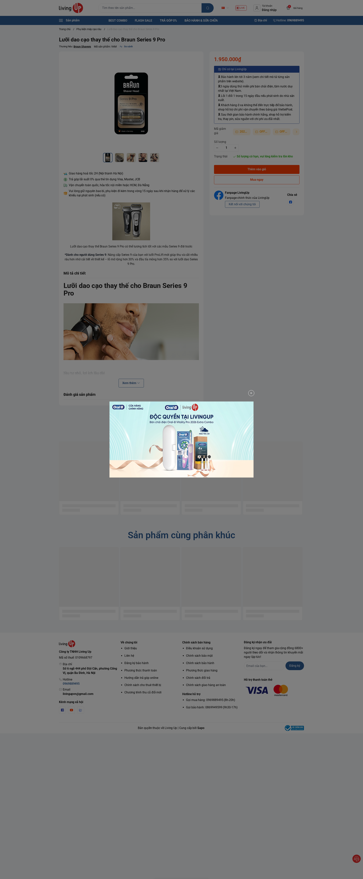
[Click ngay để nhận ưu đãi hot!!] (181, 439)
